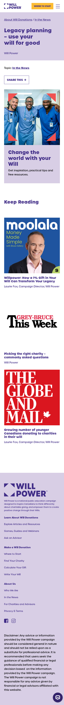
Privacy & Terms (13, 611)
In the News (43, 19)
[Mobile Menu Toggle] (58, 6)
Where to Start (42, 6)
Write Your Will (12, 574)
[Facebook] (6, 621)
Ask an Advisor (13, 537)
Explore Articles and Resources (22, 524)
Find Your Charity (14, 560)
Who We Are (11, 590)
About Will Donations (18, 19)
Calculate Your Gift (15, 567)
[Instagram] (13, 621)
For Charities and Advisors (19, 604)
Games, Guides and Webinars (21, 531)
